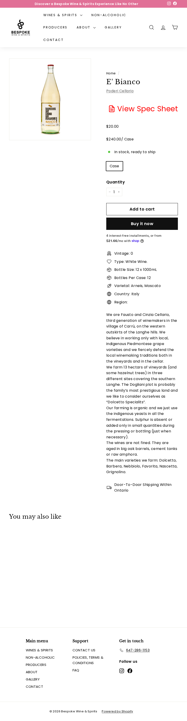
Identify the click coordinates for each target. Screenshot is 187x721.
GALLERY (113, 27)
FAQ (76, 670)
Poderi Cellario (120, 91)
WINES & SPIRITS (61, 15)
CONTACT (53, 40)
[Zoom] (50, 99)
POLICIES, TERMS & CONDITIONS (88, 660)
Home (111, 73)
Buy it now (142, 223)
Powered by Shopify (117, 711)
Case (114, 166)
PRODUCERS (55, 27)
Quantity (115, 182)
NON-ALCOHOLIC (108, 15)
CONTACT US (84, 650)
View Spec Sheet (147, 109)
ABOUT (84, 27)
